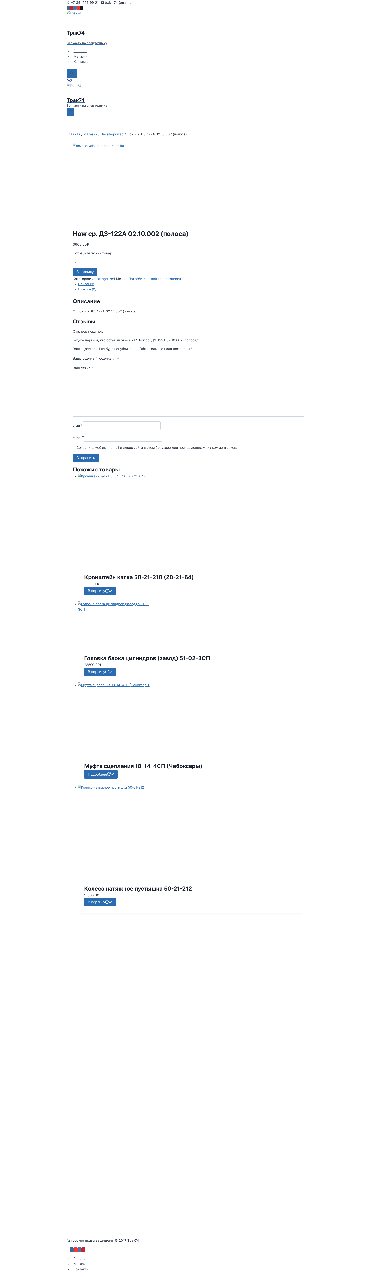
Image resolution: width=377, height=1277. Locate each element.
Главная (80, 51)
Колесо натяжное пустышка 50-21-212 (138, 888)
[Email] (81, 8)
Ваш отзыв (83, 368)
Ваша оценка (85, 358)
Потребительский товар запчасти (155, 279)
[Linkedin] (75, 8)
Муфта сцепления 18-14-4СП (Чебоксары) (143, 766)
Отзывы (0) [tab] (87, 289)
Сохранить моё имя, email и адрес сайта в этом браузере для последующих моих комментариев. (156, 447)
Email (78, 437)
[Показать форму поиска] (72, 73)
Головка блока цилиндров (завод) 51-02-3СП (147, 658)
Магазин (81, 56)
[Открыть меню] (70, 112)
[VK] (68, 8)
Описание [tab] (86, 284)
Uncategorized (103, 279)
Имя (78, 425)
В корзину (85, 272)
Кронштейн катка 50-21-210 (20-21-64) (139, 577)
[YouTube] (78, 8)
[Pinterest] (71, 8)
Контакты (81, 62)
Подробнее (97, 774)
